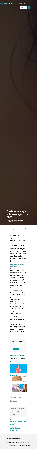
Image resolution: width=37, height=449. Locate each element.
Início (11, 228)
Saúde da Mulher (17, 228)
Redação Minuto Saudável (12, 220)
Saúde (17, 5)
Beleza (11, 3)
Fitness (16, 3)
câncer (11, 296)
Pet (25, 3)
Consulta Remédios (20, 440)
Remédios (12, 5)
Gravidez (21, 3)
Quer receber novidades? (17, 341)
